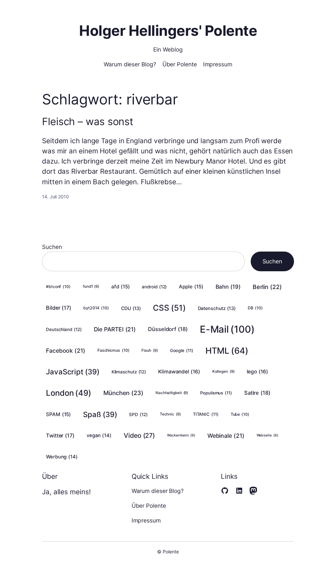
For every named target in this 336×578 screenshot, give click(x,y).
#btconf (58, 286)
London (68, 393)
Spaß (100, 414)
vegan (99, 435)
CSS (169, 308)
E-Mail (227, 329)
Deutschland (64, 329)
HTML (226, 350)
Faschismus (113, 350)
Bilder (58, 307)
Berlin (267, 286)
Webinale (225, 435)
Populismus (216, 392)
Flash (149, 350)
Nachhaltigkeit (172, 392)
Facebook (65, 350)
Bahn (228, 286)
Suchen (52, 246)
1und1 (91, 286)
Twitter (60, 435)
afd (120, 286)
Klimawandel (179, 371)
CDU (131, 308)
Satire (257, 392)
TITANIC (206, 414)
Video (139, 435)
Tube (240, 414)
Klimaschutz (129, 371)
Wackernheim (181, 435)
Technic (170, 414)
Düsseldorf (168, 329)
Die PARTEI (115, 329)
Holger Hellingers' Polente (168, 30)
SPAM (58, 414)
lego (257, 371)
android (154, 286)
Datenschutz (217, 308)
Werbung (62, 457)
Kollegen (223, 371)
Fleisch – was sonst (87, 121)
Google (181, 350)
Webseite (267, 435)
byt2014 (96, 307)
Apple (191, 286)
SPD (138, 414)
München (123, 392)
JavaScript (72, 371)
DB (255, 307)
